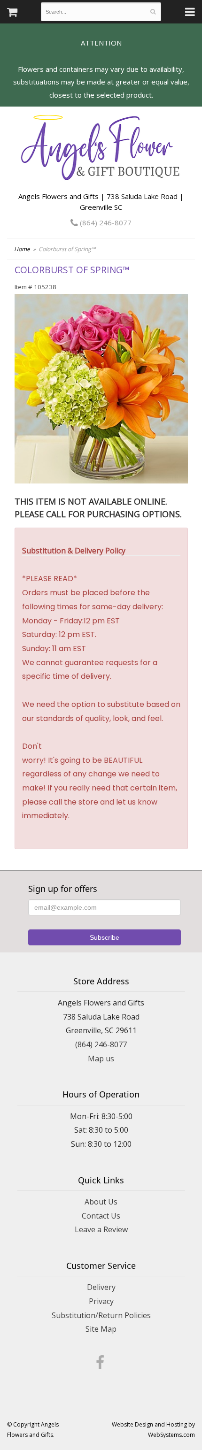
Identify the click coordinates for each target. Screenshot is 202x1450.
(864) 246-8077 (105, 222)
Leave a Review (101, 1229)
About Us (101, 1202)
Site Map (101, 1329)
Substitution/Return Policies (101, 1315)
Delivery (101, 1287)
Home (22, 249)
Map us (101, 1058)
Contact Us (101, 1216)
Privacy (101, 1301)
